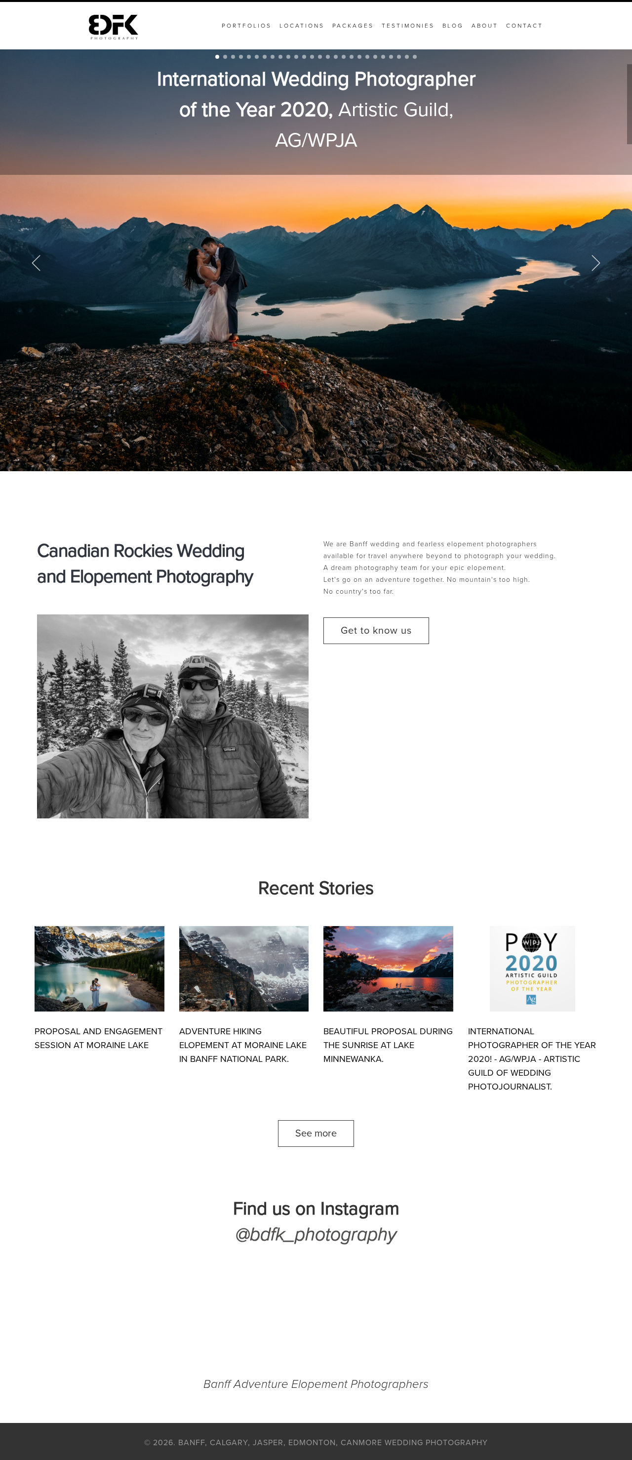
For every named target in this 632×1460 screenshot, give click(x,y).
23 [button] (391, 57)
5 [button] (249, 57)
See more (316, 1133)
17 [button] (344, 57)
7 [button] (265, 57)
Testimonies (408, 25)
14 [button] (320, 57)
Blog (453, 25)
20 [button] (367, 57)
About (485, 25)
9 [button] (280, 57)
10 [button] (288, 57)
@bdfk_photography (316, 1234)
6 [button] (257, 57)
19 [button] (359, 57)
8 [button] (273, 57)
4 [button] (241, 57)
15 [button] (328, 57)
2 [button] (225, 57)
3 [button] (233, 57)
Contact (524, 25)
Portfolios (247, 25)
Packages (353, 25)
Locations (301, 25)
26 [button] (415, 57)
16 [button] (336, 57)
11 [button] (296, 57)
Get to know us (376, 631)
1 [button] (217, 57)
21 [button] (375, 57)
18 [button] (352, 57)
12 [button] (304, 57)
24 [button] (399, 57)
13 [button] (312, 57)
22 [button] (383, 57)
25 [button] (407, 57)
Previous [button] (36, 263)
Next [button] (596, 263)
